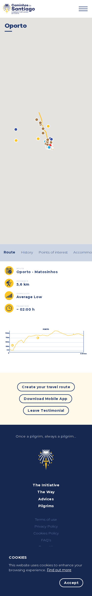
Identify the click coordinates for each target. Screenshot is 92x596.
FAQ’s (46, 540)
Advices (46, 499)
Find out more (59, 570)
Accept (71, 583)
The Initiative (46, 485)
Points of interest (53, 252)
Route (9, 252)
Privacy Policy (46, 526)
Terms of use (46, 519)
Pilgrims (46, 506)
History (27, 252)
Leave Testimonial (46, 410)
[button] (16, 140)
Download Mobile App (45, 399)
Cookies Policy (46, 533)
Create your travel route (46, 387)
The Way (46, 492)
